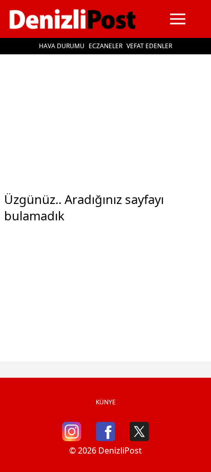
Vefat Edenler (149, 46)
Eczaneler (105, 46)
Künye (106, 402)
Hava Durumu (62, 46)
